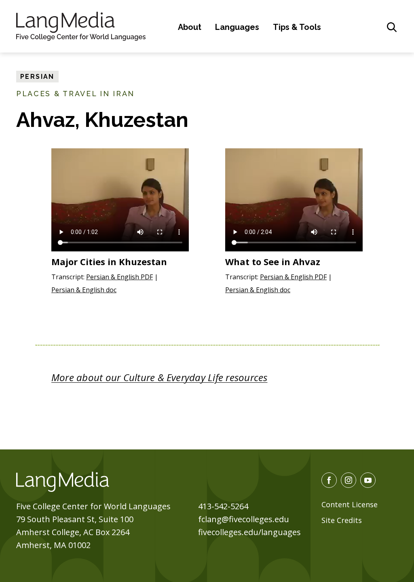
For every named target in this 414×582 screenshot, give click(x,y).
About (189, 27)
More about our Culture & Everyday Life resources (159, 377)
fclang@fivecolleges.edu (243, 519)
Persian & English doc (83, 289)
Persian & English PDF (119, 276)
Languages (237, 27)
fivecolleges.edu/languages (249, 532)
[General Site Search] (392, 27)
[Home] (81, 25)
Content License (349, 504)
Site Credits (341, 520)
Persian (37, 76)
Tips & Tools (297, 27)
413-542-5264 (223, 506)
